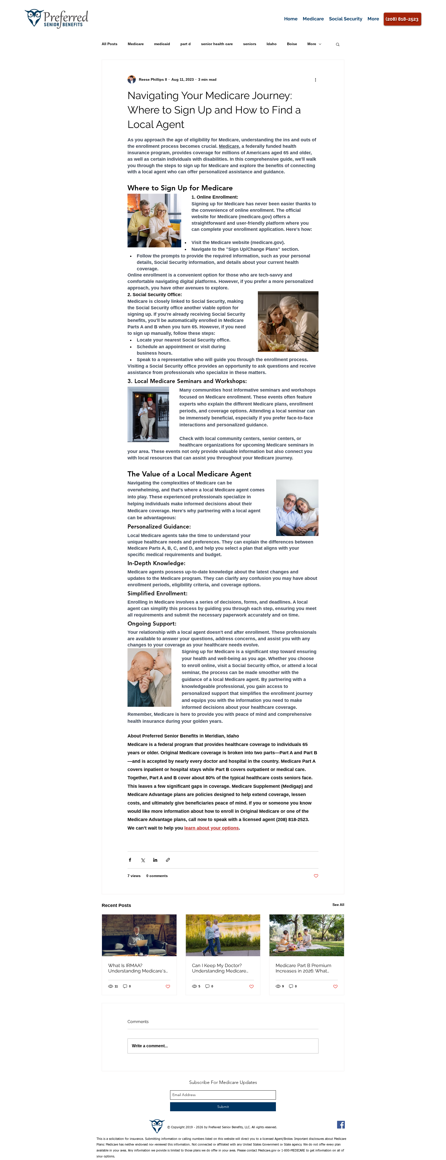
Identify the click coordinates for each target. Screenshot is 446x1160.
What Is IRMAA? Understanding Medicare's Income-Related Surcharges (139, 968)
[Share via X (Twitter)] (142, 859)
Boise (292, 44)
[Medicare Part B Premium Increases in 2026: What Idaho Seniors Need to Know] (306, 935)
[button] (337, 44)
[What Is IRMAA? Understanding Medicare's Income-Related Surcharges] (139, 935)
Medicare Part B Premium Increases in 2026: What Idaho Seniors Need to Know (303, 968)
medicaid (162, 44)
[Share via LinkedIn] (155, 859)
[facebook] (341, 1125)
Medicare (136, 44)
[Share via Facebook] (130, 859)
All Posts (109, 44)
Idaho (272, 44)
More (311, 44)
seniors (249, 44)
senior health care (217, 44)
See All (338, 905)
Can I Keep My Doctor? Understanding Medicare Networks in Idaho (219, 968)
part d (185, 44)
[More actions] (315, 79)
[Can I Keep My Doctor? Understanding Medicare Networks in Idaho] (223, 935)
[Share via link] (167, 859)
